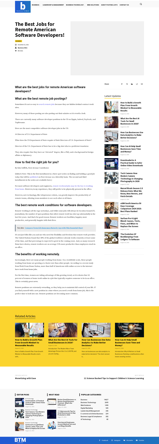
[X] (127, 84)
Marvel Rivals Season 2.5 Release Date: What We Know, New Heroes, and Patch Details (131, 192)
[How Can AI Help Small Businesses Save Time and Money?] (111, 150)
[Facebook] (122, 84)
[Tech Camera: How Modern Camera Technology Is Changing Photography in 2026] (111, 178)
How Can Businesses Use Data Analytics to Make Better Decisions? (131, 135)
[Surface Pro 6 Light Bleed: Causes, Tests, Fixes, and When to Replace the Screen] (111, 223)
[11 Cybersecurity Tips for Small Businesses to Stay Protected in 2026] (51, 414)
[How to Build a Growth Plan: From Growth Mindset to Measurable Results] (111, 107)
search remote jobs (47, 104)
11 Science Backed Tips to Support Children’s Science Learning (114, 378)
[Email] (142, 84)
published (34, 177)
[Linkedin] (132, 84)
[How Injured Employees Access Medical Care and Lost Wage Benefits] (51, 425)
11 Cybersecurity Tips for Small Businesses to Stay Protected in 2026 (66, 413)
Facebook (105, 440)
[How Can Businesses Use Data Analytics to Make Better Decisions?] (111, 136)
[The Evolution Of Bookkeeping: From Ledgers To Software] (111, 238)
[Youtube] (137, 440)
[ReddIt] (137, 84)
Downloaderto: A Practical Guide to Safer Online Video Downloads (131, 163)
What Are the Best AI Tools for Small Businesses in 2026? (129, 121)
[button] (141, 4)
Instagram (117, 440)
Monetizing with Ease (25, 378)
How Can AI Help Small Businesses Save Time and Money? (130, 149)
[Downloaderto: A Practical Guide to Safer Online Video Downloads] (111, 164)
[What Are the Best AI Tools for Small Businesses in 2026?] (111, 122)
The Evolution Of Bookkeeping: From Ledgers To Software (130, 237)
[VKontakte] (124, 440)
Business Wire (22, 48)
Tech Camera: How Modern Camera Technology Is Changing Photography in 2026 (131, 177)
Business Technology (31, 409)
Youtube (141, 440)
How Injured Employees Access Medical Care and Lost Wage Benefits (67, 424)
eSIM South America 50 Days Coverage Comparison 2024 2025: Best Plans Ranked (130, 207)
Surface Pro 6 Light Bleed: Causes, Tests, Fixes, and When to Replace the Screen (130, 222)
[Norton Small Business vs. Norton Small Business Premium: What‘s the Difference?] (51, 402)
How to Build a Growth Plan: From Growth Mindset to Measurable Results (130, 106)
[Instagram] (112, 440)
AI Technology (29, 398)
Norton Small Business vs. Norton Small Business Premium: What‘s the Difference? (67, 402)
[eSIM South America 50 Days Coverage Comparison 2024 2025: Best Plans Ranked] (111, 208)
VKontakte (129, 440)
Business (18, 41)
